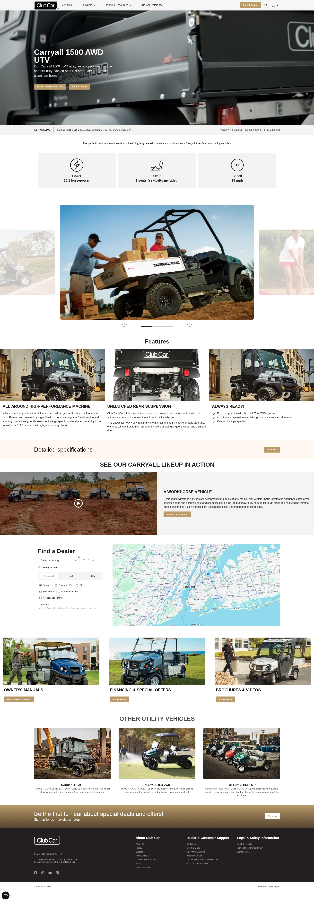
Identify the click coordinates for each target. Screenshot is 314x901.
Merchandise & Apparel (146, 860)
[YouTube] (50, 872)
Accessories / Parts (53, 597)
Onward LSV (65, 585)
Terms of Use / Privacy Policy (250, 848)
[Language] (275, 5)
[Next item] (189, 326)
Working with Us (244, 852)
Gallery (225, 129)
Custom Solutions (143, 867)
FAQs (138, 864)
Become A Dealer (194, 856)
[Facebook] (35, 872)
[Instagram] (42, 872)
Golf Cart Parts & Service (197, 864)
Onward (47, 585)
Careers (139, 852)
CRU (81, 585)
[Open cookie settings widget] (5, 895)
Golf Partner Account (195, 852)
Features (237, 129)
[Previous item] (124, 326)
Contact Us (191, 844)
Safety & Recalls (244, 844)
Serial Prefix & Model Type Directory (202, 860)
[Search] (266, 5)
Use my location (50, 567)
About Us (140, 844)
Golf (71, 576)
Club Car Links (193, 848)
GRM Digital (274, 886)
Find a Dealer (272, 129)
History (139, 848)
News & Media (142, 856)
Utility (92, 576)
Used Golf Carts (69, 591)
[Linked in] (57, 872)
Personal (49, 576)
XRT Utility (48, 591)
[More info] (130, 129)
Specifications (253, 129)
